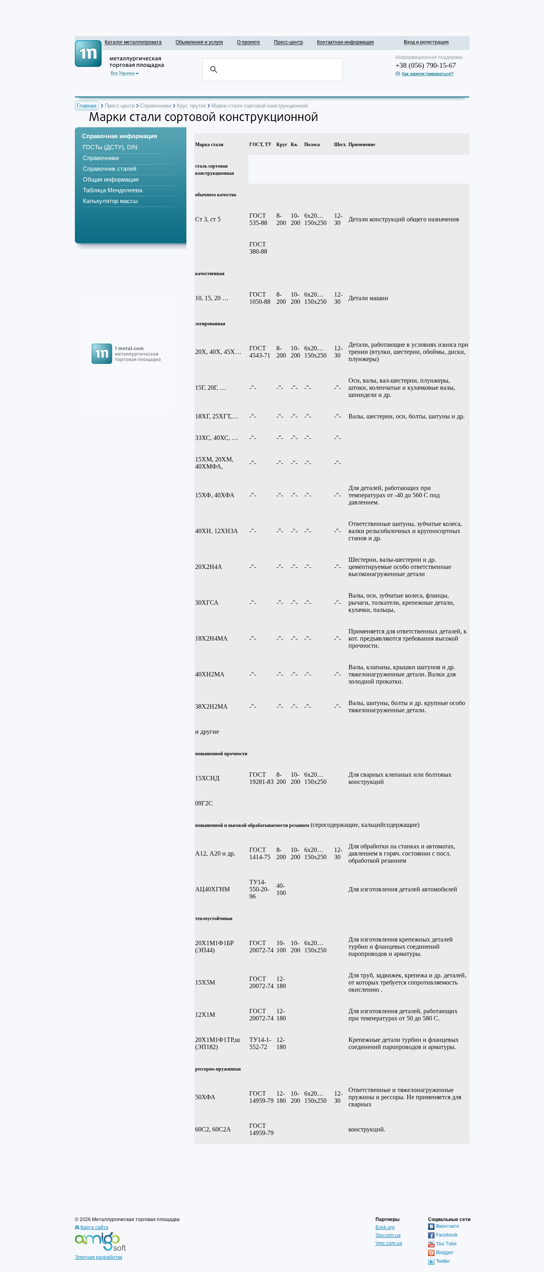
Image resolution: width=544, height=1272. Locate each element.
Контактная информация (345, 42)
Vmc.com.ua (389, 1243)
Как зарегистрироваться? (427, 73)
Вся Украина (123, 72)
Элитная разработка (98, 1257)
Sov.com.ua (388, 1235)
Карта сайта (94, 1227)
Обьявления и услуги (199, 42)
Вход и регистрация (426, 42)
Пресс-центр (288, 42)
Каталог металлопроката (133, 42)
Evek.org (385, 1227)
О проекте (248, 42)
